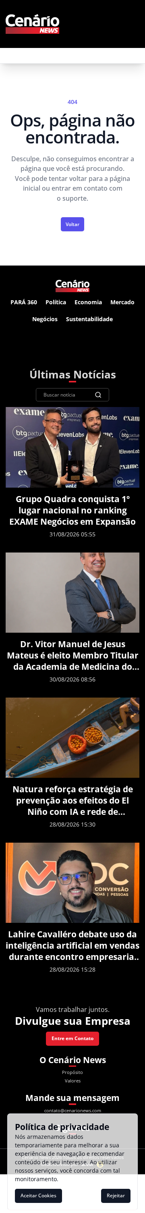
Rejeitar (116, 1195)
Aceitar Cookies (38, 1195)
